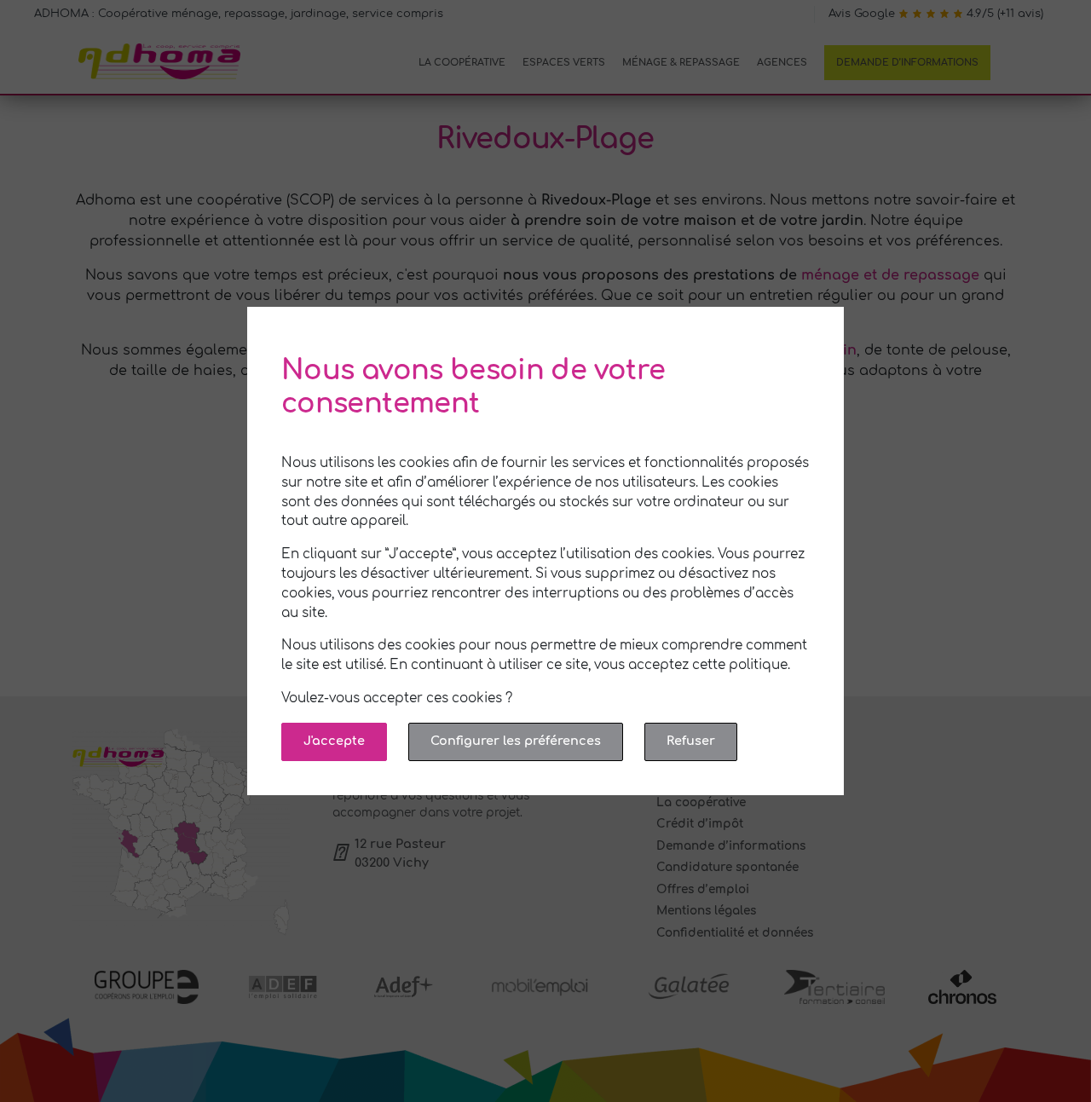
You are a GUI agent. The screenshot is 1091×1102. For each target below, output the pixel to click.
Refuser (691, 740)
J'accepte (334, 740)
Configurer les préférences (515, 740)
